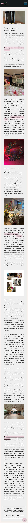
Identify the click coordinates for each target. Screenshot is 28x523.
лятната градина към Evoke (14, 118)
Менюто (19, 236)
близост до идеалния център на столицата (14, 49)
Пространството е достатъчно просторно (14, 438)
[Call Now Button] (24, 520)
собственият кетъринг (11, 234)
